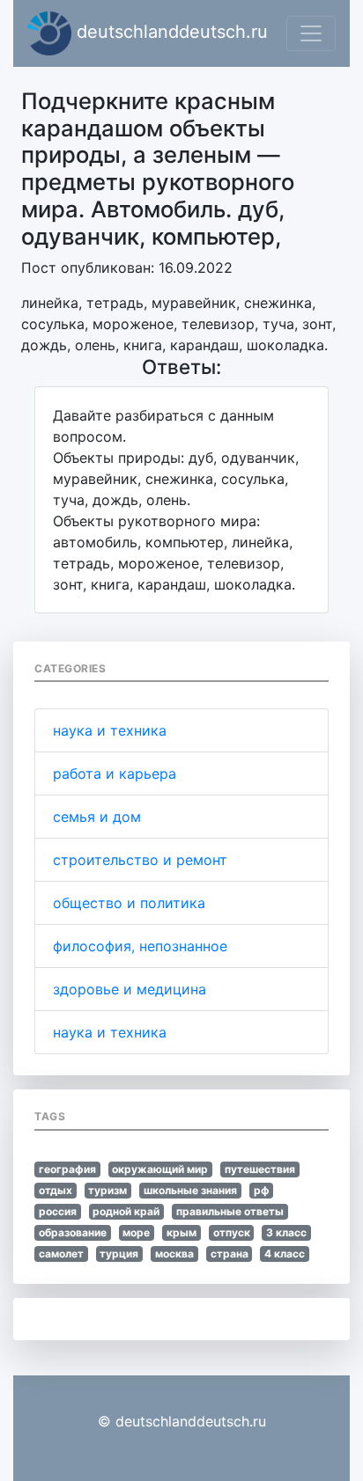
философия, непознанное (140, 946)
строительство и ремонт (140, 860)
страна (229, 1253)
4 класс (284, 1253)
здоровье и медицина (129, 989)
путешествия (260, 1169)
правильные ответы (230, 1211)
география (67, 1169)
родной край (126, 1211)
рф (262, 1190)
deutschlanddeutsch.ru (169, 31)
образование (73, 1232)
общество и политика (129, 903)
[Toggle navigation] (311, 33)
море (136, 1232)
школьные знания (190, 1190)
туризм (107, 1190)
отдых (55, 1190)
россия (58, 1211)
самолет (61, 1253)
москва (174, 1253)
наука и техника (110, 730)
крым (181, 1232)
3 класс (286, 1232)
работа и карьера (114, 773)
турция (119, 1253)
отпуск (231, 1232)
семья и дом (97, 816)
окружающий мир (160, 1169)
